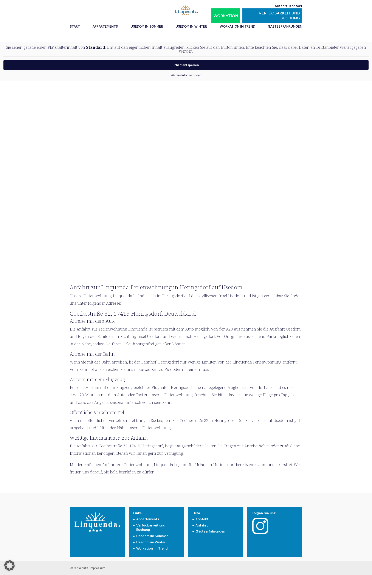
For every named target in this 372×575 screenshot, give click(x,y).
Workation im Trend (237, 26)
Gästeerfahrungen (285, 26)
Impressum (97, 568)
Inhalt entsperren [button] (186, 65)
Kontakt (295, 6)
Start (75, 26)
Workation (226, 15)
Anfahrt (281, 6)
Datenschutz (79, 568)
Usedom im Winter (191, 26)
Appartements (105, 26)
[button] (9, 565)
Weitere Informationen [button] (186, 75)
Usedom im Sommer (147, 26)
